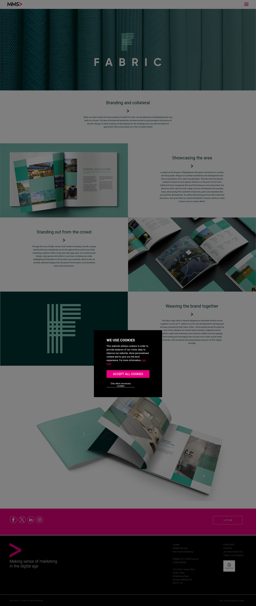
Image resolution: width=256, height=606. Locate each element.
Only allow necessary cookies (121, 384)
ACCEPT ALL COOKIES (128, 374)
